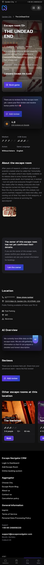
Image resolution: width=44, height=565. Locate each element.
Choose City (7, 482)
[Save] (25, 404)
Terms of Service (9, 514)
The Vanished (12, 420)
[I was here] (30, 404)
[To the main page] (4, 7)
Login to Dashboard (10, 463)
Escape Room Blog (10, 486)
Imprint (5, 510)
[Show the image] (9, 212)
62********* (10, 297)
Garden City (6, 17)
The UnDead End (22, 17)
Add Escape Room (10, 467)
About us (6, 490)
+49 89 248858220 (34, 2)
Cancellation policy (10, 498)
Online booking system (12, 471)
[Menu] (36, 8)
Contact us (7, 494)
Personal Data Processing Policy (16, 518)
